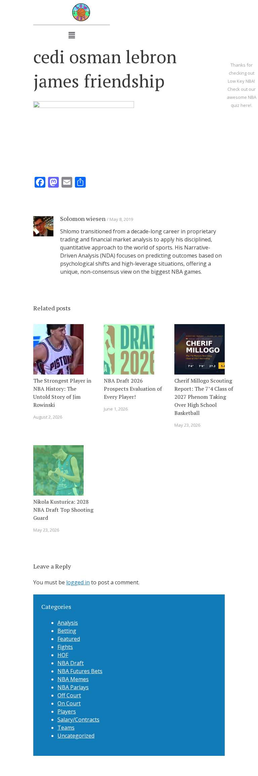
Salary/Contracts (78, 719)
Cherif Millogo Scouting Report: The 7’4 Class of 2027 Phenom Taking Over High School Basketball (203, 397)
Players (66, 711)
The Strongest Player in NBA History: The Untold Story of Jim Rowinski (62, 393)
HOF (62, 655)
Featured (68, 639)
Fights (65, 647)
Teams (66, 727)
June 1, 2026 (116, 409)
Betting (66, 630)
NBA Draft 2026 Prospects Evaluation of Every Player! (133, 388)
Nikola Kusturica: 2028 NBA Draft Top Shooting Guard (63, 509)
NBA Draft (70, 663)
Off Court (69, 695)
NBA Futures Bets (79, 671)
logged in (78, 582)
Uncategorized (75, 735)
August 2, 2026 (47, 417)
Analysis (67, 622)
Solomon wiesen (82, 219)
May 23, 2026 (187, 425)
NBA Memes (73, 679)
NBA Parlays (73, 687)
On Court (69, 703)
